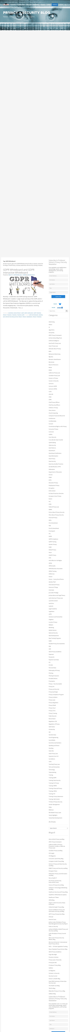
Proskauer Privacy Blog (55, 965)
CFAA (50, 397)
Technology (52, 769)
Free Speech (52, 531)
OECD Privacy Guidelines (55, 651)
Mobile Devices (52, 630)
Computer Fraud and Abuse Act (57, 415)
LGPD (50, 614)
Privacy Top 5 (52, 708)
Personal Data (52, 668)
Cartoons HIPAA (53, 389)
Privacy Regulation (53, 702)
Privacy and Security (54, 689)
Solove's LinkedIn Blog (54, 978)
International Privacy (54, 584)
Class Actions (52, 410)
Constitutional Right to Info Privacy (58, 426)
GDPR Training (37, 313)
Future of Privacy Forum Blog (56, 885)
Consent (51, 424)
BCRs (50, 351)
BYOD (50, 370)
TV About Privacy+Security (55, 802)
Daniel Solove (31, 275)
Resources (36, 4)
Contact (54, 4)
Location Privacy (53, 622)
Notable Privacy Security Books (57, 643)
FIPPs (50, 520)
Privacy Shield (52, 705)
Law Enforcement (53, 600)
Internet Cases (52, 919)
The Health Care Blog (54, 985)
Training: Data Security (54, 780)
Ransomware (52, 718)
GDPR (22, 313)
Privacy (20, 316)
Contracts (51, 432)
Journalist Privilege (53, 592)
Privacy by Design (53, 692)
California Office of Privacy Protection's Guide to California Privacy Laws (57, 846)
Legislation (51, 611)
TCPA (50, 761)
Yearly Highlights (53, 815)
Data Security (52, 461)
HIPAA (50, 563)
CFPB (50, 399)
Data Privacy (52, 458)
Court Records (52, 437)
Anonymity (51, 332)
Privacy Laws (52, 700)
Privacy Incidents (53, 697)
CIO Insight (51, 853)
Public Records (52, 716)
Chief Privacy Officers (54, 402)
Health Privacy (52, 555)
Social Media (52, 740)
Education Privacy (53, 483)
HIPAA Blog (51, 900)
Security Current (53, 976)
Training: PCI (52, 794)
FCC (50, 501)
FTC (50, 533)
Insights (28, 4)
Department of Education (55, 472)
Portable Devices (53, 678)
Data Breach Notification (55, 453)
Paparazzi (51, 654)
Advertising (52, 322)
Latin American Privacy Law (56, 598)
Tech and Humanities (54, 767)
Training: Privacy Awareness (56, 796)
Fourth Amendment (54, 528)
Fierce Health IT (53, 878)
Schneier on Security (54, 973)
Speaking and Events (54, 745)
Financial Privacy (53, 517)
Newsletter (21, 4)
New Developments (54, 635)
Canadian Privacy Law (54, 375)
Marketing (51, 627)
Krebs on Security (53, 926)
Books (50, 367)
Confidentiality (52, 421)
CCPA (50, 391)
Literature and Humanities (55, 617)
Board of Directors (53, 365)
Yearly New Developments (55, 818)
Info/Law (51, 917)
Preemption (52, 681)
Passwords (51, 657)
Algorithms (51, 330)
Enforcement (52, 491)
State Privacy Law (53, 753)
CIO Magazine (52, 856)
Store (48, 4)
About (43, 4)
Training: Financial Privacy (55, 788)
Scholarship (52, 729)
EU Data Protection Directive (56, 493)
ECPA (50, 480)
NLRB (50, 641)
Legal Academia (53, 609)
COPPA (50, 434)
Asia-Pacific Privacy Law (55, 343)
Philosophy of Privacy (54, 670)
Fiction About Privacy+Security (56, 512)
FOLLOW (55, 303)
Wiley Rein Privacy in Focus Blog (57, 991)
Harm (50, 552)
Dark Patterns (52, 448)
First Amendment (53, 523)
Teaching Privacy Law (54, 764)
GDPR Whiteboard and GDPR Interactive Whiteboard (18, 271)
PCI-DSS (51, 665)
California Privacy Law (54, 373)
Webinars (51, 810)
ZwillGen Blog (52, 993)
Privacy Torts (52, 710)
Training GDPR (20, 315)
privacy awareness (27, 316)
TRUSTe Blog (52, 988)
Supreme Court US (53, 756)
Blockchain (51, 362)
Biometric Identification (55, 359)
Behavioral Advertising (54, 354)
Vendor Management (54, 804)
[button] (65, 4)
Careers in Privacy (53, 378)
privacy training (37, 316)
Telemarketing (52, 772)
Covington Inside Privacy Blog (56, 861)
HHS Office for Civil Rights (55, 560)
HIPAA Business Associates (55, 568)
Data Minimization (53, 456)
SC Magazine (52, 970)
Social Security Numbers (55, 743)
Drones (51, 474)
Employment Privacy (54, 485)
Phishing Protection (54, 676)
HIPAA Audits (52, 566)
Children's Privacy (53, 407)
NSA (50, 646)
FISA (50, 525)
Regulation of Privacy (54, 724)
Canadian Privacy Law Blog (55, 850)
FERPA (50, 509)
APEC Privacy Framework (55, 335)
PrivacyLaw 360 (53, 962)
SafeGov (51, 968)
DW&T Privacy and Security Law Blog (58, 868)
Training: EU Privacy (54, 783)
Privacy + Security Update (55, 684)
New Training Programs (55, 638)
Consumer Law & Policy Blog (56, 858)
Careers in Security (53, 381)
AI (49, 327)
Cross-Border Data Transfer (56, 440)
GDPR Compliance (28, 313)
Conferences (52, 418)
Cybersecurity (52, 445)
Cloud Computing (53, 413)
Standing (51, 748)
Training (13, 4)
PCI (49, 662)
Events (50, 499)
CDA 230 (51, 394)
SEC (50, 732)
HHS (50, 558)
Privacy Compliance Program (56, 694)
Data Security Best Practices (56, 464)
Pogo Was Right (53, 954)
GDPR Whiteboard (33, 315)
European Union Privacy (14, 313)
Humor (50, 576)
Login (61, 4)
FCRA (50, 504)
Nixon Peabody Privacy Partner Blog (58, 949)
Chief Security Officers (54, 405)
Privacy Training (7, 315)
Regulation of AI (53, 721)
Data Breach (52, 450)
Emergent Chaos (53, 871)
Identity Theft (52, 582)
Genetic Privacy (53, 544)
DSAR (50, 477)
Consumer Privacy (53, 429)
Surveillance (52, 759)
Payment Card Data (54, 659)
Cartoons (51, 383)
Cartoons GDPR (53, 386)
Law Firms (51, 603)
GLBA (50, 547)
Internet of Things (53, 587)
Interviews (51, 590)
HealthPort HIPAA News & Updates (58, 894)
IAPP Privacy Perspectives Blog (56, 914)
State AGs (51, 751)
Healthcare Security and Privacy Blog (58, 892)
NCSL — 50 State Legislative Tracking (58, 946)
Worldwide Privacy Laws (55, 812)
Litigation (51, 619)
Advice (50, 324)
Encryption (51, 488)
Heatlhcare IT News (54, 897)
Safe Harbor (52, 727)
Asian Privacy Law (53, 346)
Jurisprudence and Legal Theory (57, 595)
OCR (50, 649)
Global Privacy (52, 550)
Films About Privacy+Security (56, 515)
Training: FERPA (53, 785)
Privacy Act (51, 686)
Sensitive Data (52, 735)
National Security (53, 633)
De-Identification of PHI (55, 466)
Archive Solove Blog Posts (55, 338)
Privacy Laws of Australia (55, 960)
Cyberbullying (52, 442)
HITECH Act (51, 574)
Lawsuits (51, 606)
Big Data (51, 356)
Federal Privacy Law (54, 507)
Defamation (52, 469)
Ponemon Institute (53, 957)
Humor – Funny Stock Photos (56, 579)
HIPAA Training (52, 571)
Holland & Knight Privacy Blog (56, 907)
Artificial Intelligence (54, 340)
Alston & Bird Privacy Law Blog (56, 839)
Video (50, 807)
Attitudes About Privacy (55, 348)
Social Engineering (53, 737)
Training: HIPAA (53, 791)
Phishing (51, 673)
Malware (51, 625)
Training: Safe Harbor (54, 799)
